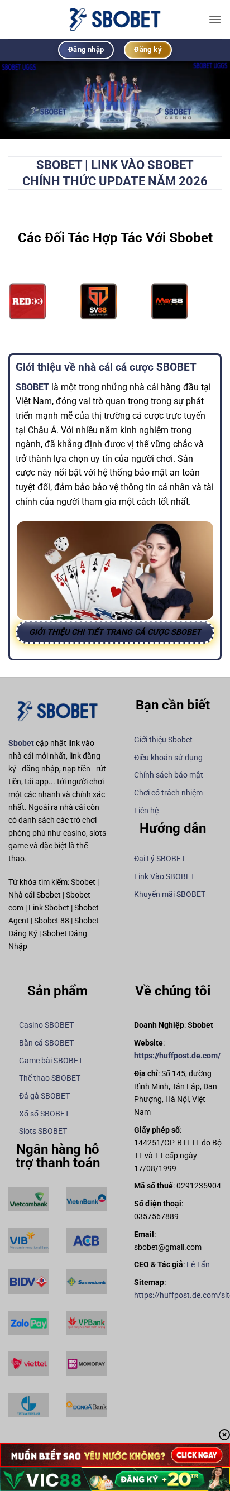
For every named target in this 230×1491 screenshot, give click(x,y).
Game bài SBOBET (51, 1061)
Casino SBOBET (46, 1025)
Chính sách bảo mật (168, 775)
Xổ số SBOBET (44, 1114)
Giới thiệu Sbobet (163, 740)
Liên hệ (146, 811)
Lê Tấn (198, 1264)
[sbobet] (115, 19)
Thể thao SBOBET (49, 1078)
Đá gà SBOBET (44, 1096)
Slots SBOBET (43, 1131)
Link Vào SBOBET (164, 876)
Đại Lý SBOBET (159, 859)
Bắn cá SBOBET (46, 1043)
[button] (215, 19)
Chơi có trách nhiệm (168, 793)
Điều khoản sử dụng (168, 758)
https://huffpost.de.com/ (177, 1056)
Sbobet (21, 743)
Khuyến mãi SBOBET (169, 894)
